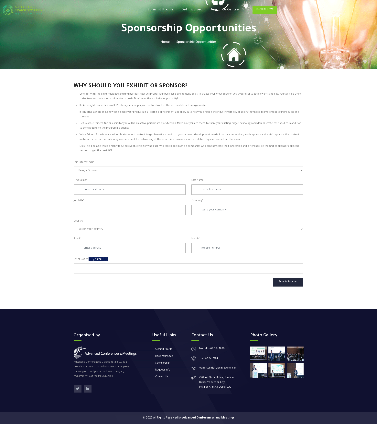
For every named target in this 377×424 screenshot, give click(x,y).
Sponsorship (162, 363)
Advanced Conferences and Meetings (208, 418)
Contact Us (161, 377)
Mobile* (195, 239)
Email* (77, 239)
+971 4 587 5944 (208, 358)
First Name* (80, 180)
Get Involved (191, 10)
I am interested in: (84, 162)
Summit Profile (160, 10)
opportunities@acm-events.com (218, 368)
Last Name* (198, 180)
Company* (197, 200)
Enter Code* (81, 259)
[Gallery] (258, 354)
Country (78, 221)
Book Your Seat (164, 356)
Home (165, 42)
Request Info (162, 370)
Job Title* (79, 200)
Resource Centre (224, 10)
